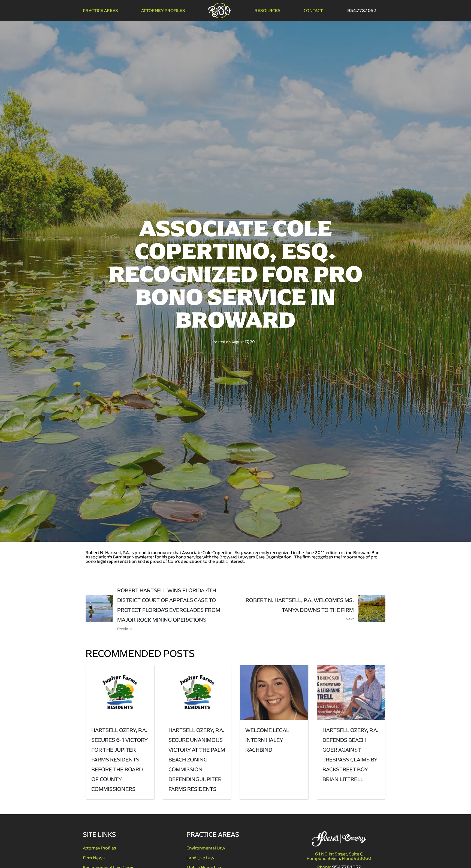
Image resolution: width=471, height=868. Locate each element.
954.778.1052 (361, 10)
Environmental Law (205, 848)
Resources (267, 10)
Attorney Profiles (163, 10)
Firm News (94, 857)
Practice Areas (100, 10)
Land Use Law (200, 857)
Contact (313, 10)
